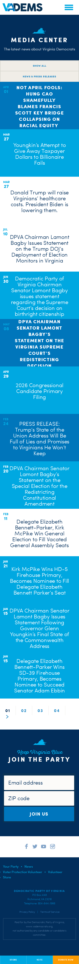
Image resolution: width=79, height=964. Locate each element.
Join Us (39, 814)
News (28, 866)
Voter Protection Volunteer (22, 872)
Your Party (11, 866)
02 (24, 710)
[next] (7, 717)
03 (40, 710)
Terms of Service (50, 911)
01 (7, 710)
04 (57, 710)
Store (7, 877)
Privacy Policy (27, 911)
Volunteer (55, 872)
